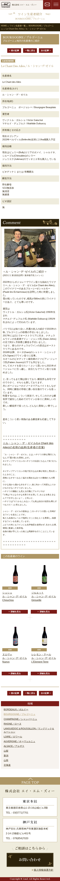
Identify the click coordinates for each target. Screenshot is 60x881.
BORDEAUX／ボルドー (16, 709)
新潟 (6, 755)
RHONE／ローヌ (12, 724)
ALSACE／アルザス (14, 746)
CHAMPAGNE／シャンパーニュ (20, 719)
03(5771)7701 (20, 812)
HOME (4, 26)
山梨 (6, 751)
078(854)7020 (20, 838)
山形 (6, 760)
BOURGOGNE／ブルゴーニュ (19, 714)
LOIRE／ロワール (13, 736)
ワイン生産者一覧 (18, 26)
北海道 (7, 765)
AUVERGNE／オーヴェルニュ (19, 741)
